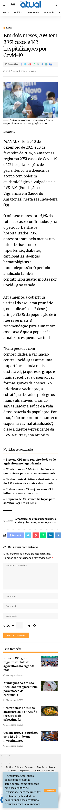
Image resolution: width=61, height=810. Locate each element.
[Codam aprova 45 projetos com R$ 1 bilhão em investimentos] (49, 736)
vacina (52, 522)
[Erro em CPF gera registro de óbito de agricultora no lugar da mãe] (49, 661)
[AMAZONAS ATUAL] (30, 4)
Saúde (9, 28)
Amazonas (21, 518)
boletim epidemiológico (42, 518)
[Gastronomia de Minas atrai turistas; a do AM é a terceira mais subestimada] (49, 711)
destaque (30, 522)
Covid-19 (19, 522)
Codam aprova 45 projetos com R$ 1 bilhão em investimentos (20, 736)
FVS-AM (42, 522)
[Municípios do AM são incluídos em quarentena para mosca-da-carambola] (49, 686)
